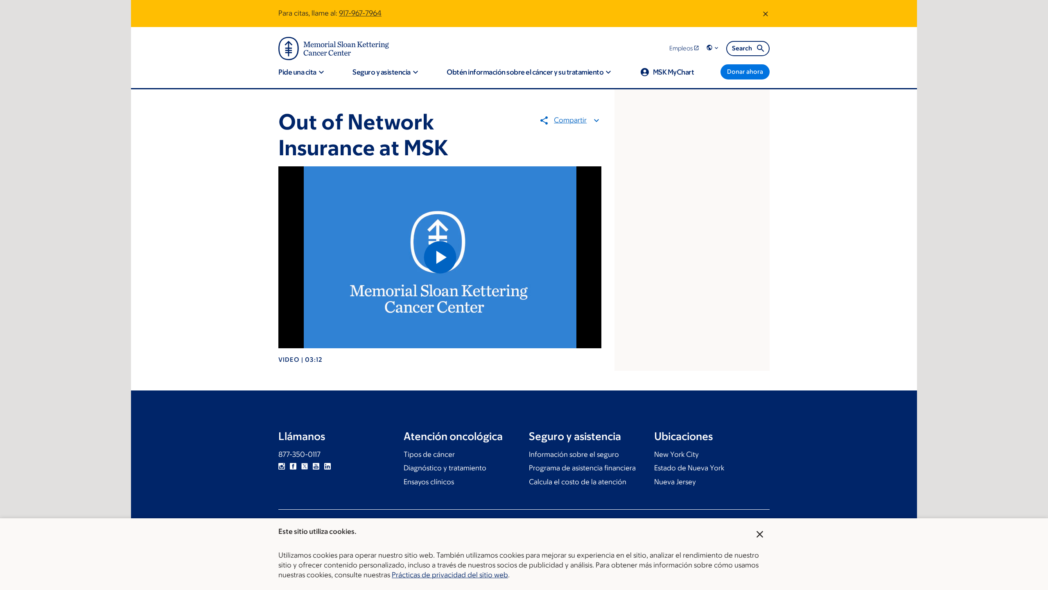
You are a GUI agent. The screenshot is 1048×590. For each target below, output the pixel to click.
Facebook (293, 466)
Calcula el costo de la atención (577, 482)
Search (742, 48)
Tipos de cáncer (429, 454)
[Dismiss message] (765, 13)
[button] (713, 48)
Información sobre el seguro (574, 454)
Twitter (304, 466)
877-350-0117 (299, 454)
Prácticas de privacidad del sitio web (450, 575)
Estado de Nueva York (689, 468)
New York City (676, 454)
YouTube (316, 466)
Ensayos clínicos (429, 482)
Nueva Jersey (675, 482)
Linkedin (327, 466)
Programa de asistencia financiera (582, 468)
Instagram (281, 466)
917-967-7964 (360, 13)
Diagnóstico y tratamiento (445, 468)
